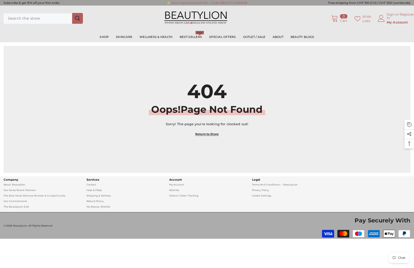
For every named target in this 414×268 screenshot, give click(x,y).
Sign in (391, 16)
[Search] (43, 18)
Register (407, 15)
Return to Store (207, 134)
